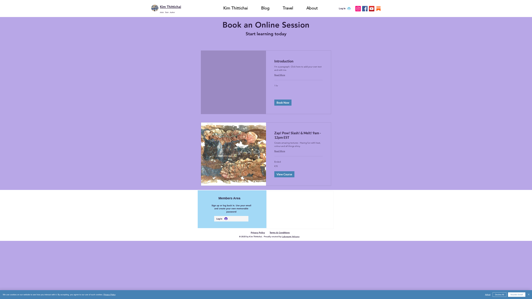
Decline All (499, 294)
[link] (298, 61)
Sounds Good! (516, 294)
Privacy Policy (258, 232)
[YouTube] (371, 8)
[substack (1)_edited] (378, 8)
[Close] (528, 294)
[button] (282, 103)
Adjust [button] (487, 294)
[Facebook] (365, 8)
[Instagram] (358, 8)
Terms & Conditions (280, 232)
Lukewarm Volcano (290, 236)
